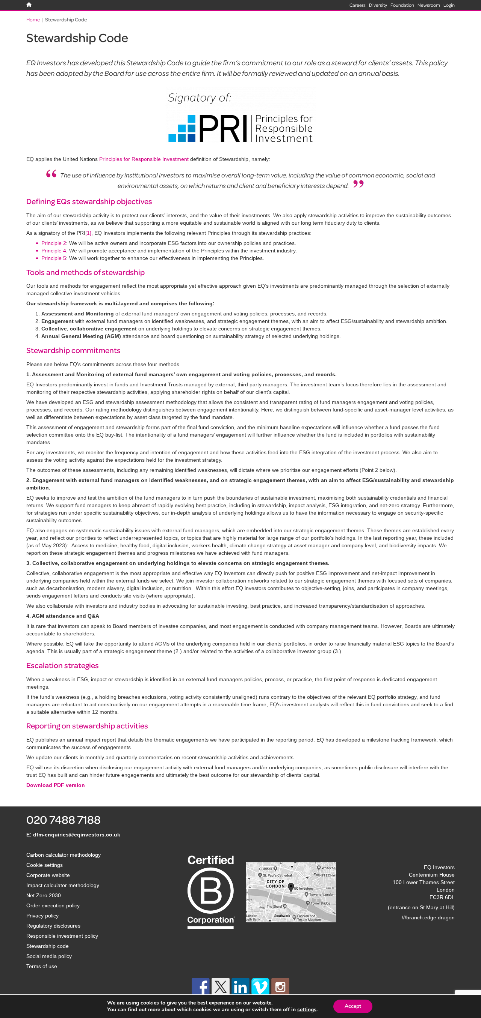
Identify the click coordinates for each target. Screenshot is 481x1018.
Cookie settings (44, 865)
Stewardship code (47, 946)
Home (33, 19)
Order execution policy (53, 905)
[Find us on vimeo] (260, 987)
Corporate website (48, 875)
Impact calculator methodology (62, 885)
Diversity (378, 5)
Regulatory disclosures (53, 926)
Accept (353, 1006)
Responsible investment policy (62, 936)
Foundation (402, 5)
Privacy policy (42, 916)
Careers (357, 5)
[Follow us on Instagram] (280, 987)
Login (449, 5)
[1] (88, 233)
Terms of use (41, 966)
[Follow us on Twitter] (221, 987)
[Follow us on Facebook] (201, 987)
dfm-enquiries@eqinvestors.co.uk (76, 835)
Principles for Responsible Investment (144, 159)
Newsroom (428, 5)
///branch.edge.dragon (428, 917)
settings (306, 1009)
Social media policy (49, 956)
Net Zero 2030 (43, 895)
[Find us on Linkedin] (240, 987)
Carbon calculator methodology (63, 855)
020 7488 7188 (63, 819)
